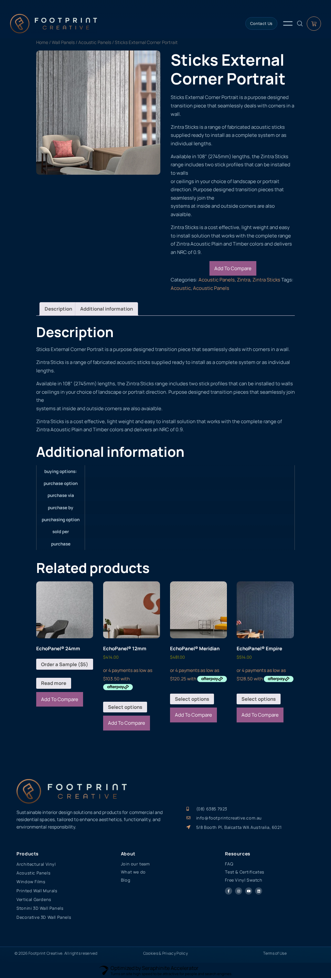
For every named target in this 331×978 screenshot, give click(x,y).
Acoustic (181, 288)
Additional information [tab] (106, 308)
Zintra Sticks (266, 279)
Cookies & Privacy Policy (165, 953)
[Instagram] (238, 891)
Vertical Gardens (33, 899)
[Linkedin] (258, 891)
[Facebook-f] (228, 891)
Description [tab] (58, 308)
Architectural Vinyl (36, 864)
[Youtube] (248, 891)
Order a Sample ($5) (64, 664)
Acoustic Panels (94, 42)
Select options (125, 707)
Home (42, 42)
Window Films (30, 882)
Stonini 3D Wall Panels (39, 908)
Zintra (243, 279)
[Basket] (314, 23)
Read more (53, 683)
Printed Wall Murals (36, 891)
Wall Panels (63, 42)
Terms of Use (275, 953)
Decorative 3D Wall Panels (43, 917)
